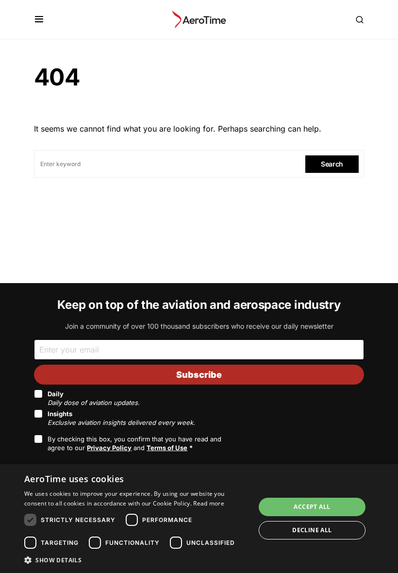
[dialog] (199, 518)
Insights (121, 418)
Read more (208, 503)
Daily (94, 398)
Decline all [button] (312, 530)
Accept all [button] (312, 507)
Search (332, 164)
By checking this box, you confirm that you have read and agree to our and (134, 443)
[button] (39, 19)
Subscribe (199, 375)
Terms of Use (167, 448)
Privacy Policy (109, 448)
